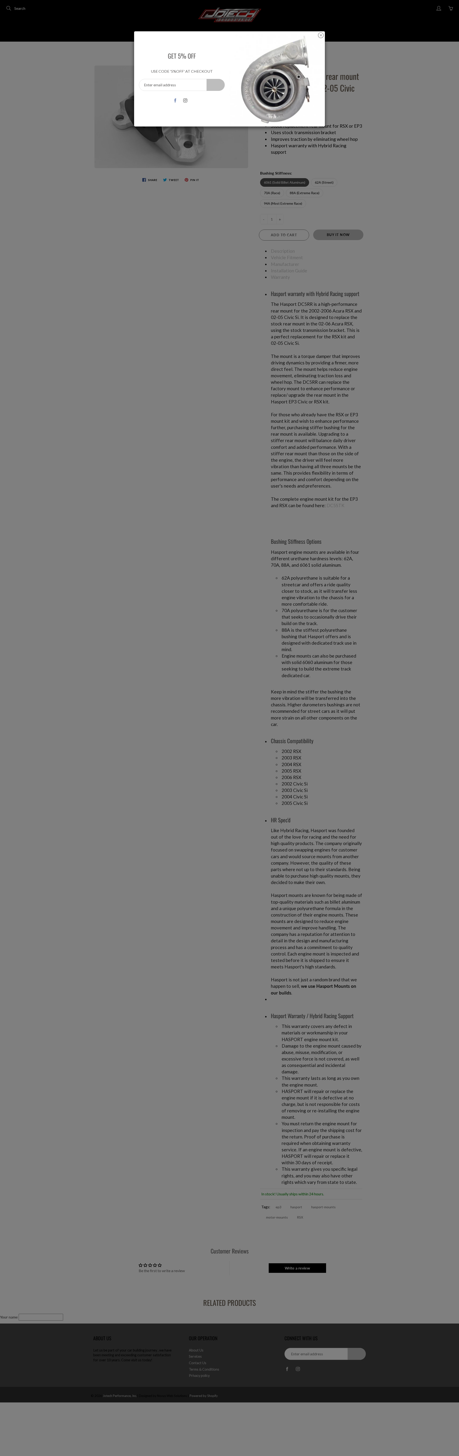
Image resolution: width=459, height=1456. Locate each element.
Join (215, 85)
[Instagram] (185, 100)
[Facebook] (175, 100)
